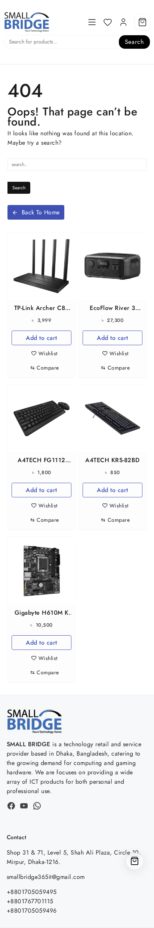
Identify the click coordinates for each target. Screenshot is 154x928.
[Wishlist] (107, 22)
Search (134, 41)
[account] (123, 22)
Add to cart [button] (41, 338)
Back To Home (41, 212)
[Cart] (142, 22)
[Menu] (91, 22)
